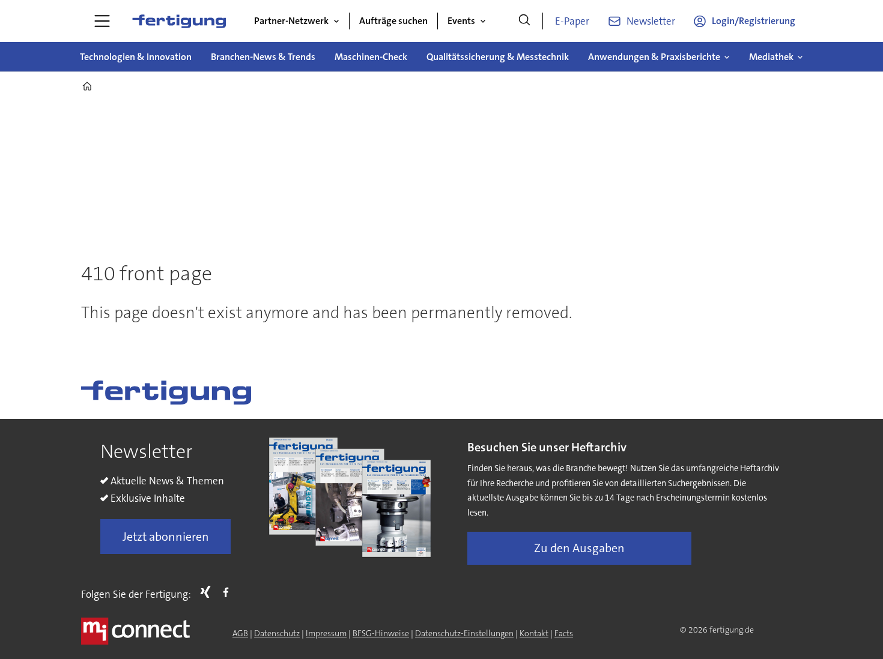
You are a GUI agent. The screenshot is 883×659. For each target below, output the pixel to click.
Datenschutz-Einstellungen (464, 633)
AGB (240, 633)
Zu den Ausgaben (579, 548)
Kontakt (534, 633)
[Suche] (524, 21)
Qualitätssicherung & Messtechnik (497, 56)
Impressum (326, 633)
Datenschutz (277, 633)
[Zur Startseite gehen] (179, 21)
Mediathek (771, 56)
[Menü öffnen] (102, 21)
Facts (563, 633)
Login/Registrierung (753, 20)
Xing (208, 592)
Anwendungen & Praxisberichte (654, 56)
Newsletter (651, 21)
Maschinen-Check (371, 56)
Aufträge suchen (393, 20)
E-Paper (572, 21)
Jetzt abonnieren (166, 536)
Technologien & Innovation (136, 56)
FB (229, 592)
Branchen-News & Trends (263, 56)
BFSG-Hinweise (381, 633)
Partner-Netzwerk (291, 20)
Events (461, 20)
